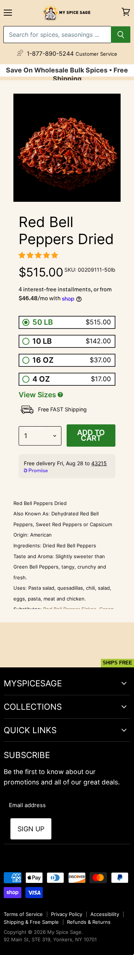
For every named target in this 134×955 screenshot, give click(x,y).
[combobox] (57, 34)
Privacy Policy (66, 914)
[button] (39, 255)
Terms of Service (23, 914)
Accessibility (104, 914)
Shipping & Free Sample (31, 922)
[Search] (121, 34)
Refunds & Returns (89, 922)
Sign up (30, 829)
